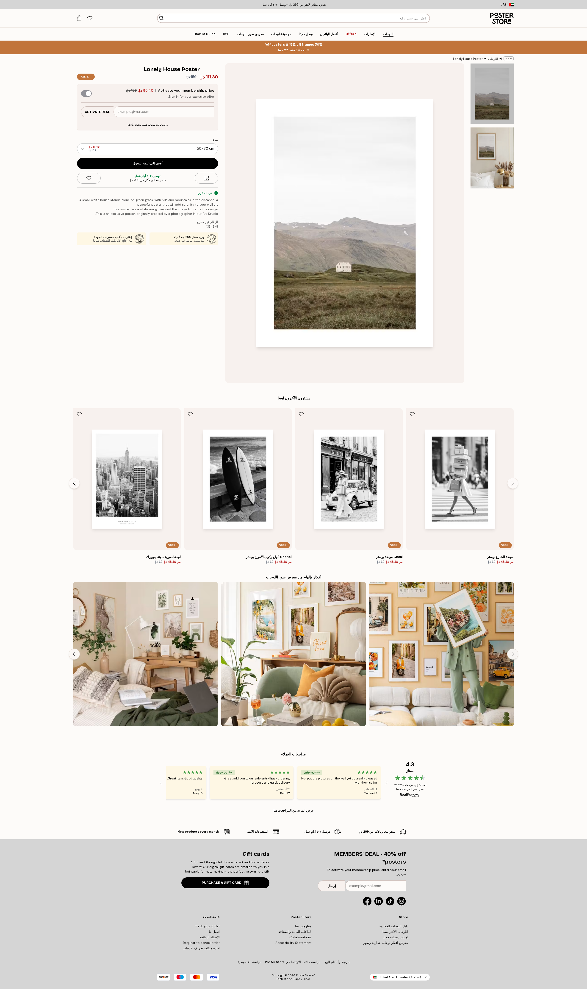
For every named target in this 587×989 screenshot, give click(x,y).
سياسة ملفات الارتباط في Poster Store (292, 962)
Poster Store (303, 975)
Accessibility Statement (293, 943)
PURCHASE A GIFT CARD (221, 883)
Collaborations (300, 937)
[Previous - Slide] (512, 483)
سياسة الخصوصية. (249, 962)
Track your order (207, 926)
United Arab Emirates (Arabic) (400, 977)
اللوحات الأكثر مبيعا (395, 932)
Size (215, 140)
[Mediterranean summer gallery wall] (293, 654)
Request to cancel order (201, 943)
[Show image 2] (492, 157)
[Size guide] (206, 178)
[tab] (89, 18)
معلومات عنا (303, 926)
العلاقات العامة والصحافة (295, 932)
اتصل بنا (214, 932)
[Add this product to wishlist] (89, 178)
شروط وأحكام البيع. (337, 962)
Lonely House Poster (468, 59)
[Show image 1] (492, 94)
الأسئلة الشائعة (209, 937)
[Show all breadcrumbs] (509, 58)
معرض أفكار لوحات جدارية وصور (385, 943)
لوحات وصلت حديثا (395, 937)
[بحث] (161, 18)
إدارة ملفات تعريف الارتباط (201, 948)
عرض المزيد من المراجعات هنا (294, 810)
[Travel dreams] (441, 654)
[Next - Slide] (74, 483)
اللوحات (493, 59)
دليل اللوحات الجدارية (393, 926)
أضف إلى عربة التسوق (148, 163)
